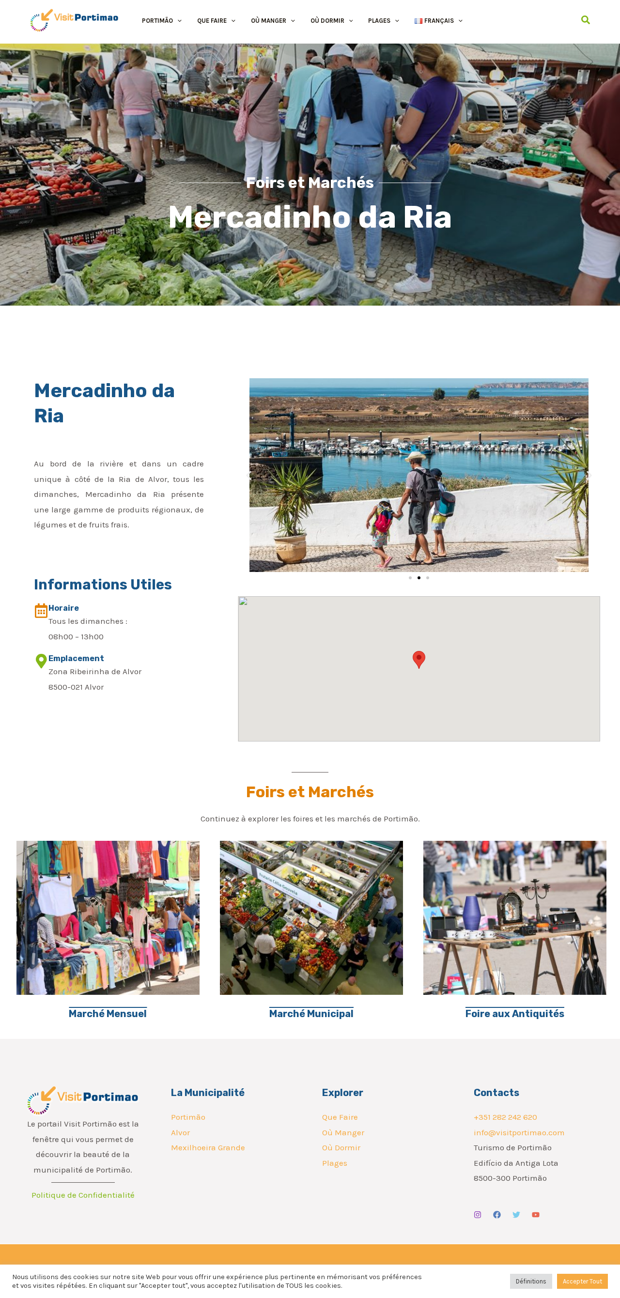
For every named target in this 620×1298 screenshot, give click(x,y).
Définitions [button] (531, 1281)
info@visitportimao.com (519, 1132)
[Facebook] (497, 1215)
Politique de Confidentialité (83, 1195)
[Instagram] (477, 1215)
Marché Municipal (311, 1014)
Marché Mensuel (108, 1014)
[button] (177, 20)
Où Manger (343, 1132)
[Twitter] (516, 1215)
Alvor (180, 1132)
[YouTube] (536, 1215)
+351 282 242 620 (505, 1117)
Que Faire (340, 1117)
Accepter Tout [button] (582, 1281)
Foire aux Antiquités (514, 1014)
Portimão (188, 1117)
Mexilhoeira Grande (208, 1147)
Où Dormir (341, 1147)
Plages (334, 1163)
